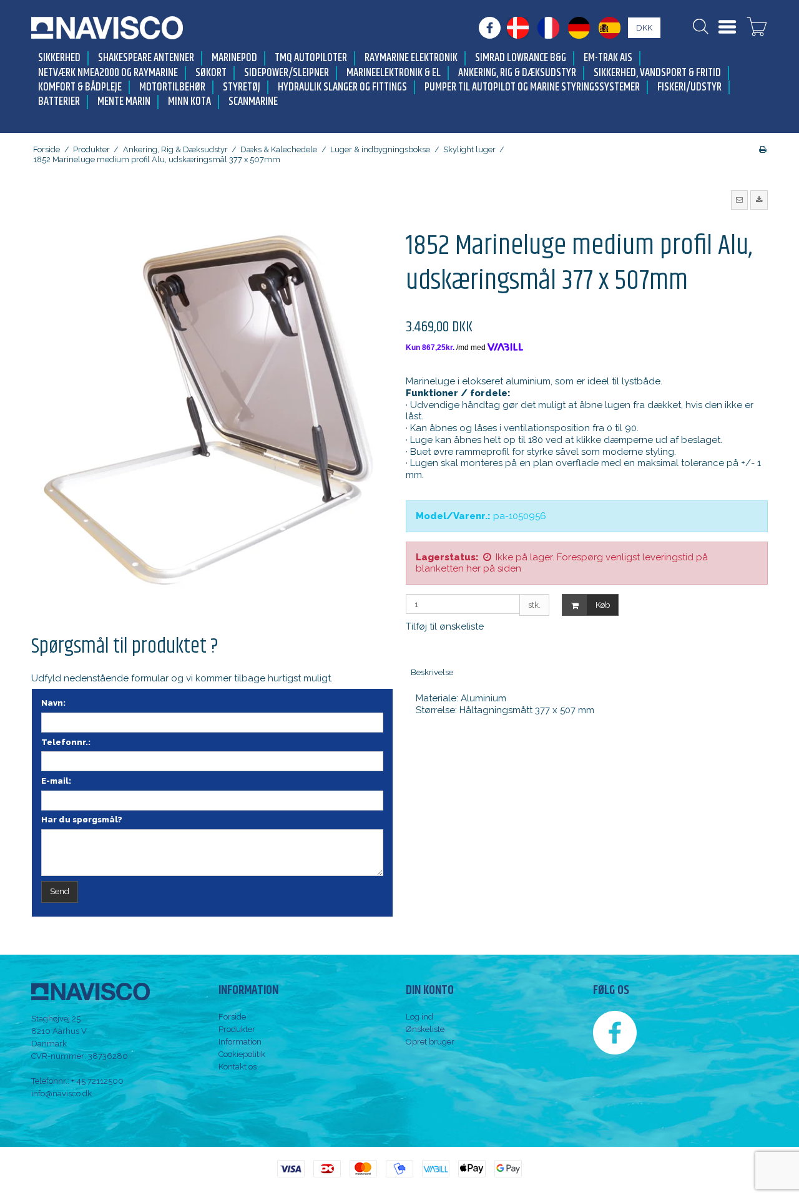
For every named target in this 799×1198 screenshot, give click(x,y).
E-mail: (56, 781)
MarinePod (234, 58)
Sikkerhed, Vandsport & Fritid (657, 73)
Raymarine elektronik (411, 58)
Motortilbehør (172, 87)
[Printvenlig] (763, 149)
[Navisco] (107, 27)
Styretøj (241, 87)
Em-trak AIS (608, 58)
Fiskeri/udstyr (689, 87)
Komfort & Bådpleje (80, 87)
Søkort (211, 73)
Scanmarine (253, 102)
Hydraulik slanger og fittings (342, 87)
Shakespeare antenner (146, 58)
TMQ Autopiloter (311, 58)
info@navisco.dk (61, 1093)
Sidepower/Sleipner (286, 73)
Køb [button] (603, 605)
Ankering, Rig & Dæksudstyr (517, 73)
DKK (644, 27)
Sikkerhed (59, 58)
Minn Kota (189, 102)
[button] (739, 199)
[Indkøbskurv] (757, 28)
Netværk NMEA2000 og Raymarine (108, 73)
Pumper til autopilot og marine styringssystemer (532, 87)
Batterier (59, 102)
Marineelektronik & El (393, 73)
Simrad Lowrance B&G (520, 58)
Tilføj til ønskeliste (445, 626)
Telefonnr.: (66, 742)
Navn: (53, 703)
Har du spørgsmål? (81, 819)
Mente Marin (123, 102)
